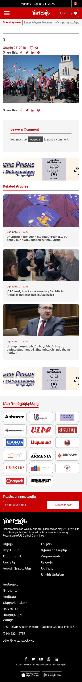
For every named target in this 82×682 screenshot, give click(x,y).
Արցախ (47, 562)
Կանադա (10, 584)
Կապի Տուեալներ (17, 568)
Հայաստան (50, 556)
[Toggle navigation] (6, 13)
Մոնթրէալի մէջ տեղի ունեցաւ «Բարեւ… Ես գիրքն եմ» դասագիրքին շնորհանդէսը (37, 238)
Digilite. (63, 664)
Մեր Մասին (12, 550)
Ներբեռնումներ (15, 602)
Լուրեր (46, 544)
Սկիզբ (8, 544)
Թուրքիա (10, 590)
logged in (35, 139)
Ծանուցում (12, 556)
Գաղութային (13, 615)
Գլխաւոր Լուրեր (54, 550)
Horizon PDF (11, 609)
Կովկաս (9, 596)
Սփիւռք (47, 568)
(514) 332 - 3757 (14, 633)
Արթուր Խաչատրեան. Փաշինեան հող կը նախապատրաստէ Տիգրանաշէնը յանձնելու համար (38, 349)
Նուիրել (66, 13)
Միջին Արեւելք (52, 574)
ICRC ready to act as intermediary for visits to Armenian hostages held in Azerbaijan (35, 293)
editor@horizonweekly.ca (19, 640)
